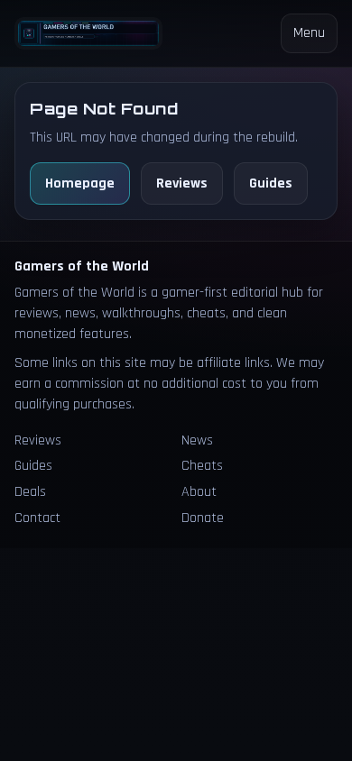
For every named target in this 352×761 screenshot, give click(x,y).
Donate (202, 518)
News (197, 440)
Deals (30, 491)
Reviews (182, 183)
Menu (309, 32)
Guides (270, 183)
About (199, 491)
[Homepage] (88, 33)
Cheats (202, 465)
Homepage (80, 183)
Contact (37, 518)
